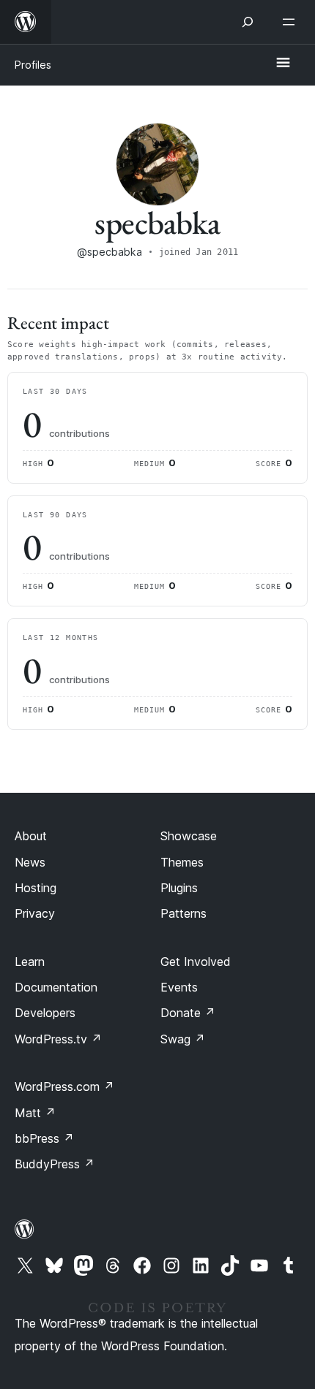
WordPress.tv (58, 1039)
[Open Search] (247, 22)
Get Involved (195, 961)
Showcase (188, 836)
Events (179, 987)
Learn (30, 961)
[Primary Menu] (282, 63)
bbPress (44, 1138)
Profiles (33, 64)
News (30, 862)
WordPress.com (64, 1086)
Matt (35, 1113)
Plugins (179, 887)
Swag (182, 1039)
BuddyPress (54, 1164)
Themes (182, 862)
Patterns (183, 913)
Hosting (35, 887)
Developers (45, 1012)
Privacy (35, 913)
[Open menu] (291, 22)
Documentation (56, 987)
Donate (187, 1012)
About (31, 836)
